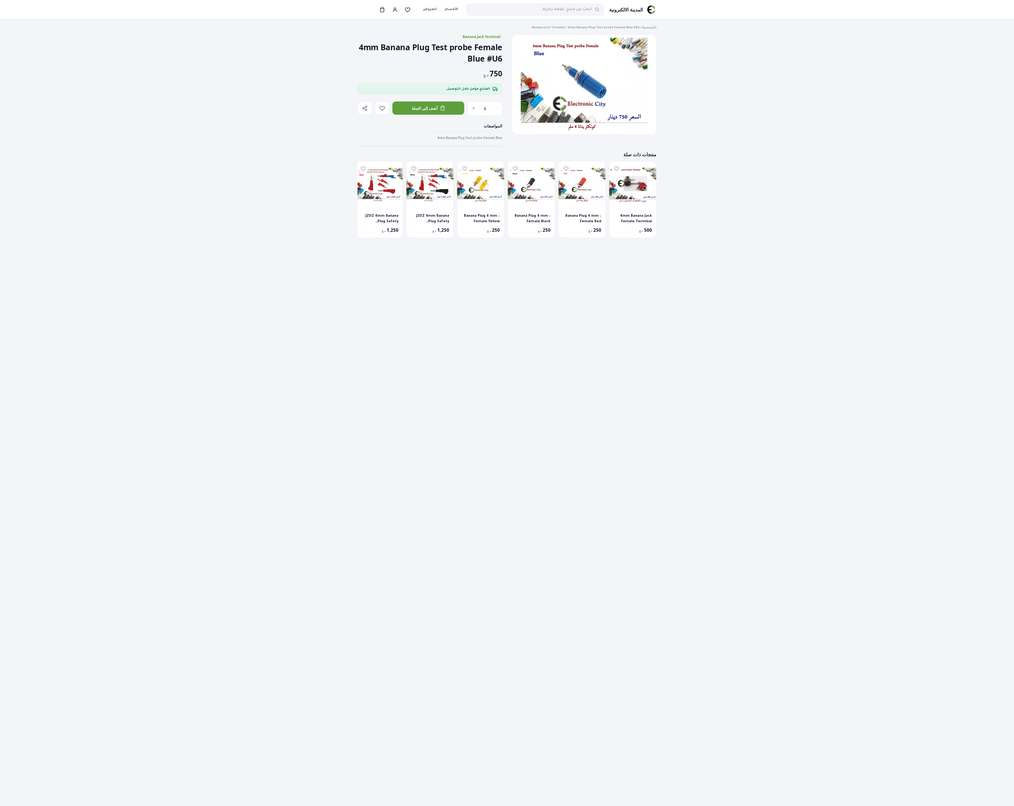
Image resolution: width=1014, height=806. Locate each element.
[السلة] (382, 9)
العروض (430, 9)
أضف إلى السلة (425, 108)
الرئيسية (649, 28)
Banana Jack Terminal (548, 28)
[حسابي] (394, 9)
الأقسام (451, 9)
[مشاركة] (365, 108)
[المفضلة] (407, 9)
